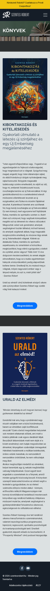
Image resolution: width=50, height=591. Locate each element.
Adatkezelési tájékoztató (21, 585)
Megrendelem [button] (25, 305)
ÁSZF (38, 585)
